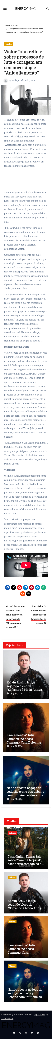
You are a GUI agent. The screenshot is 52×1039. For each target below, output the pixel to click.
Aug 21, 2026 (16, 746)
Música (9, 44)
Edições (12, 833)
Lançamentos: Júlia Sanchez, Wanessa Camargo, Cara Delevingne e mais (26, 740)
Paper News (39, 1014)
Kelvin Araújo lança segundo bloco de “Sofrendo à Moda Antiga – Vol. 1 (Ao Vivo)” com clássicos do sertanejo (26, 689)
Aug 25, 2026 (16, 693)
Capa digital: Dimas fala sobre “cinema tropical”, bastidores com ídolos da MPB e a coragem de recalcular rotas (25, 863)
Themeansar (7, 1018)
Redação (16, 80)
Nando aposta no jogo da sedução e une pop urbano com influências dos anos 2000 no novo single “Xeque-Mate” (25, 795)
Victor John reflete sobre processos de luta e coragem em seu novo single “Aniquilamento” (24, 62)
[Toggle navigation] (5, 9)
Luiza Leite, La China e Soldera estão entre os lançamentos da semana (38, 615)
